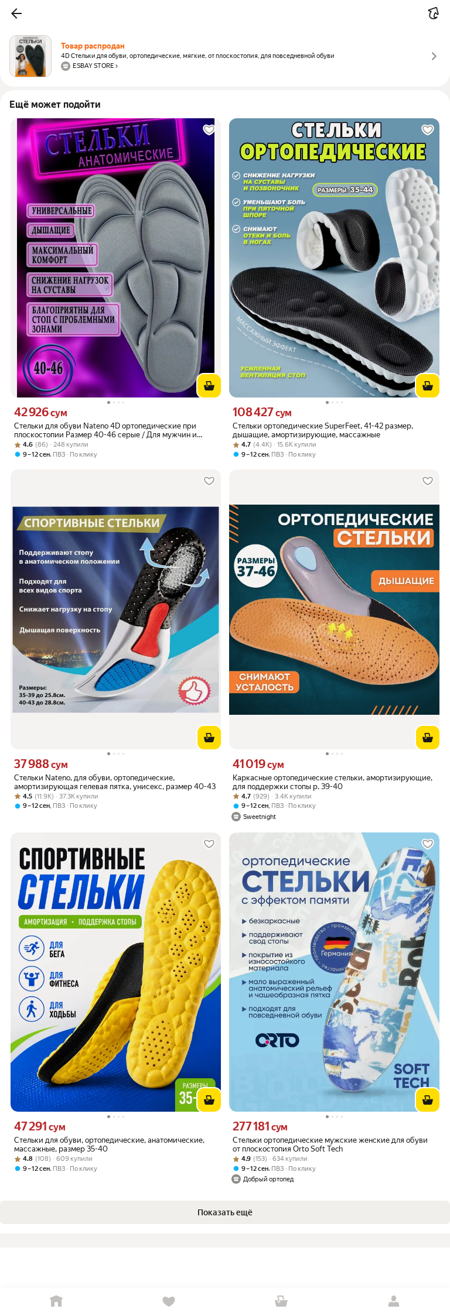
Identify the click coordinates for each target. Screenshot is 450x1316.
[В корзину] (209, 386)
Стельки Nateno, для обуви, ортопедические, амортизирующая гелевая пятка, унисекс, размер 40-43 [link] (115, 782)
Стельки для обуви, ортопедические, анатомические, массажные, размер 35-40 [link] (109, 1144)
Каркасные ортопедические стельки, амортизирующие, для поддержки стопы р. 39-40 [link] (332, 782)
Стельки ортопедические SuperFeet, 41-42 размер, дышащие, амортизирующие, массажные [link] (323, 430)
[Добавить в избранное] (209, 130)
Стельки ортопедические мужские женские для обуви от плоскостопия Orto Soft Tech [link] (330, 1144)
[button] (16, 13)
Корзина (281, 1301)
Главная (56, 1301)
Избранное (168, 1301)
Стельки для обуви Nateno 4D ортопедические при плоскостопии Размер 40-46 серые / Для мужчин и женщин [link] (105, 430)
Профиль (394, 1301)
